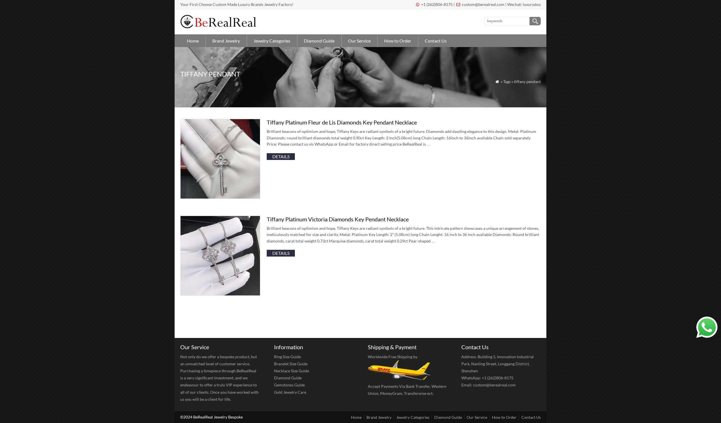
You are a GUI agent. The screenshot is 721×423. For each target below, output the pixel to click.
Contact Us (436, 40)
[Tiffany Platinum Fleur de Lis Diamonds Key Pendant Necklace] (220, 197)
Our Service (359, 40)
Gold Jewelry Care (290, 392)
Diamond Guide (319, 40)
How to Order (397, 40)
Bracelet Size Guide (291, 363)
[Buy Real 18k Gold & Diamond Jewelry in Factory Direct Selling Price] (219, 27)
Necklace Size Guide (291, 370)
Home (193, 40)
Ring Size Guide (287, 356)
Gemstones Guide (289, 384)
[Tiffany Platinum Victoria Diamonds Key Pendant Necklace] (220, 294)
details (281, 156)
